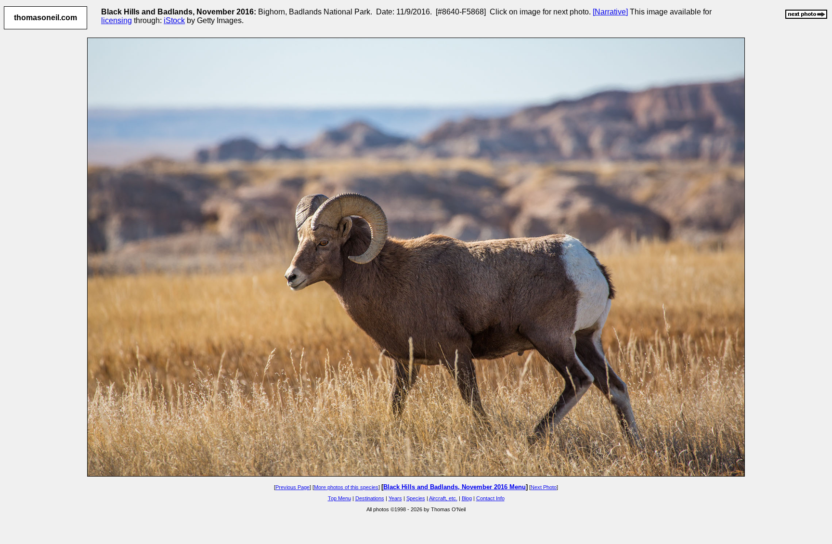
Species (415, 498)
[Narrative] (610, 12)
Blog (467, 498)
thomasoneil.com (45, 17)
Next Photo (544, 487)
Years (395, 498)
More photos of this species (346, 487)
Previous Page (292, 487)
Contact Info (490, 498)
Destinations (369, 498)
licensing (116, 20)
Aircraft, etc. (443, 498)
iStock (174, 20)
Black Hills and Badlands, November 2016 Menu (454, 487)
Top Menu (339, 498)
